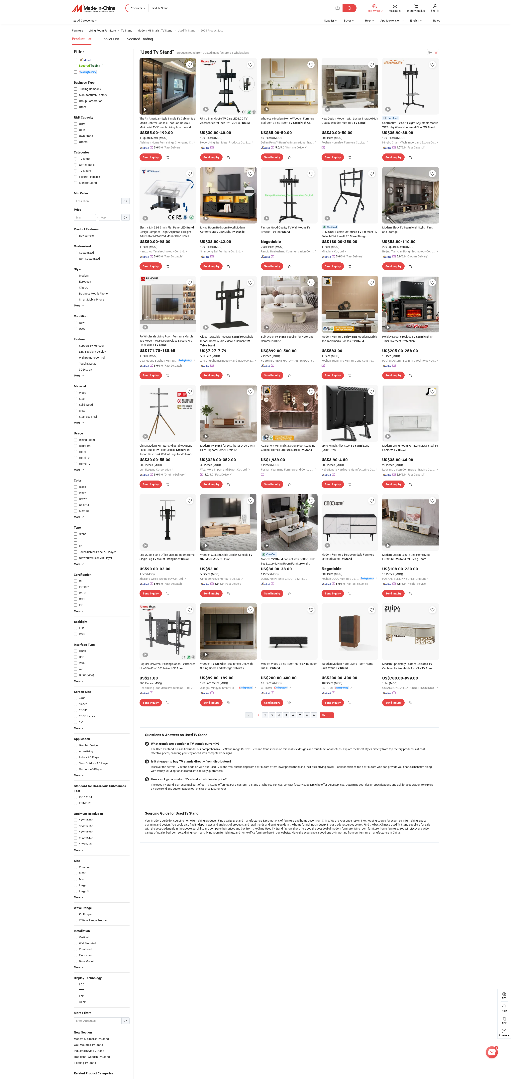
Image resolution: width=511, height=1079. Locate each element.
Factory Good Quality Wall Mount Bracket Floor (285, 229)
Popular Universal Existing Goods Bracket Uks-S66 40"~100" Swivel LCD (167, 666)
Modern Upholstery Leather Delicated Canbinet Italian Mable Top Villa (407, 666)
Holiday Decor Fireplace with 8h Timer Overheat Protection (407, 339)
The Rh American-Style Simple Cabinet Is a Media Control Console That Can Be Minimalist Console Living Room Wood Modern (167, 123)
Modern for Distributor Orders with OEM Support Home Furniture (227, 448)
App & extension (390, 20)
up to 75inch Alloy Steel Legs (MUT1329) (345, 448)
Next (325, 715)
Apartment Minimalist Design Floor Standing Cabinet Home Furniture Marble (288, 448)
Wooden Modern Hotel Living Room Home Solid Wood (347, 666)
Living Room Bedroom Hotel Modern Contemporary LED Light (222, 229)
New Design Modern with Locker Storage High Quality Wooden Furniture (350, 121)
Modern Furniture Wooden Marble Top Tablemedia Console (349, 339)
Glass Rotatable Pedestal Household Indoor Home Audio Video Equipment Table (227, 341)
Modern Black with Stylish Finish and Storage (408, 229)
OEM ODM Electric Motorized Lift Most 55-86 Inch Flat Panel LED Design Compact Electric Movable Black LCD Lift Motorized (350, 234)
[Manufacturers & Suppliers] (93, 8)
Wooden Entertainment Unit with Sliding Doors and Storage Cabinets (226, 666)
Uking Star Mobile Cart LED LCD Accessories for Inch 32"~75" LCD (225, 121)
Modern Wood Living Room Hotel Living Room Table (289, 666)
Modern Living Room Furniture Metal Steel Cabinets (410, 448)
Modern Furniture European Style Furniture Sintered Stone (348, 557)
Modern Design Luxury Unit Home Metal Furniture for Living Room (406, 557)
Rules (436, 20)
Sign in (435, 10)
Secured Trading (140, 39)
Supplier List (109, 39)
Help (368, 20)
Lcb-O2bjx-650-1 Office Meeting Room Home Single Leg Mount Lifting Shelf (167, 557)
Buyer (347, 20)
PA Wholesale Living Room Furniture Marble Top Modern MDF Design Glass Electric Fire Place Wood (166, 340)
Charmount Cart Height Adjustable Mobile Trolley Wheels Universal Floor (410, 125)
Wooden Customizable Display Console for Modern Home (226, 557)
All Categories (85, 20)
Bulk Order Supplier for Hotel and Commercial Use (287, 339)
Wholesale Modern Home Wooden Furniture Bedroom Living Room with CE (287, 121)
